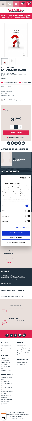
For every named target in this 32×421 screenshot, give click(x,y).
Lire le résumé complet (10, 82)
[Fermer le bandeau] (29, 177)
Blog (2, 379)
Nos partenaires (21, 364)
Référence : (4, 87)
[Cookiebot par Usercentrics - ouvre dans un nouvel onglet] (19, 178)
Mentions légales (24, 414)
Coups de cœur (5, 360)
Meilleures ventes (5, 362)
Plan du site (4, 405)
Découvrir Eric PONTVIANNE (19, 160)
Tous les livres (5, 358)
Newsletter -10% (21, 345)
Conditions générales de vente (11, 414)
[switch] (27, 211)
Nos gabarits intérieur (6, 399)
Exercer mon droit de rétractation (16, 418)
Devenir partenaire (22, 362)
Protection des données (16, 416)
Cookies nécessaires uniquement (16, 242)
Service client (13, 318)
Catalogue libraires (6, 370)
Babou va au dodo (8, 254)
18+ (2, 368)
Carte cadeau (20, 355)
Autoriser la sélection (16, 237)
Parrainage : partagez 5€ (23, 351)
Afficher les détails (21, 227)
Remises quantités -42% (23, 347)
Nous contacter (5, 381)
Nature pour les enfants (9, 258)
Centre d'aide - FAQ (6, 377)
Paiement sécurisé (15, 306)
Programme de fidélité (23, 353)
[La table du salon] (16, 56)
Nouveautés (4, 364)
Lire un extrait (26, 82)
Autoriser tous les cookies (16, 232)
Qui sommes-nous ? (6, 345)
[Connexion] (16, 5)
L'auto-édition (4, 347)
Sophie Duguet (9, 250)
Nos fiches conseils (6, 349)
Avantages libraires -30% (23, 349)
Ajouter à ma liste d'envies (17, 137)
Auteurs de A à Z (5, 366)
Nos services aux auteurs (7, 351)
